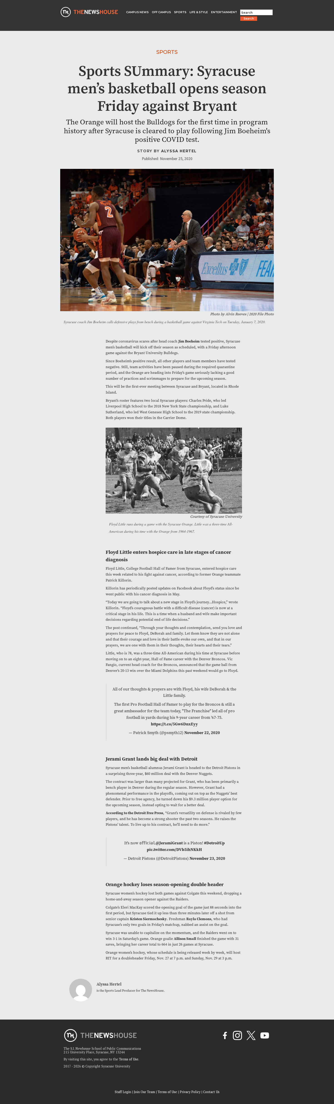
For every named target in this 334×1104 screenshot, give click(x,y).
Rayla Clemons (198, 919)
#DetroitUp (214, 843)
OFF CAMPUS (161, 12)
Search (249, 18)
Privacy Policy (190, 1092)
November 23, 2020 (207, 858)
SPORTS (180, 12)
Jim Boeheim (189, 341)
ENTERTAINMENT (224, 12)
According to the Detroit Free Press (134, 813)
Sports (167, 52)
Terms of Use (128, 1059)
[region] (59, 1071)
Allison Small (185, 938)
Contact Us (211, 1092)
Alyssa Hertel (179, 151)
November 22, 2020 (202, 732)
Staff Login (123, 1092)
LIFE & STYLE (198, 12)
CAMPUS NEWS (137, 12)
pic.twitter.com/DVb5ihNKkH (174, 849)
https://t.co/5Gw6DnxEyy (174, 724)
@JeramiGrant (169, 843)
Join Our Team (144, 1092)
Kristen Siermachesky (148, 919)
